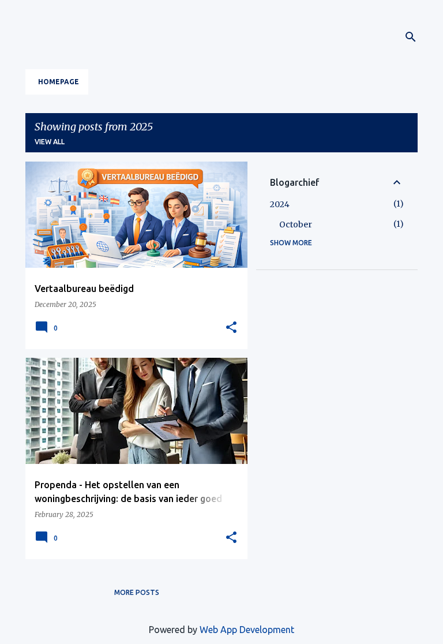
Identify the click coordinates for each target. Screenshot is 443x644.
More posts (136, 592)
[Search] (411, 37)
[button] (231, 327)
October (295, 224)
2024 (280, 204)
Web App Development (247, 629)
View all (50, 141)
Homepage (58, 81)
